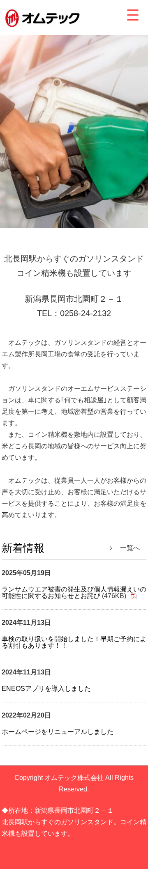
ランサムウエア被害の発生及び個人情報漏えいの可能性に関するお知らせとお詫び (74, 592)
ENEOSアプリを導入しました (46, 688)
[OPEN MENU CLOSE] (133, 15)
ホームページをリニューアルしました (57, 731)
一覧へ (130, 547)
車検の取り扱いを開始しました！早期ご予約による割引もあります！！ (74, 642)
